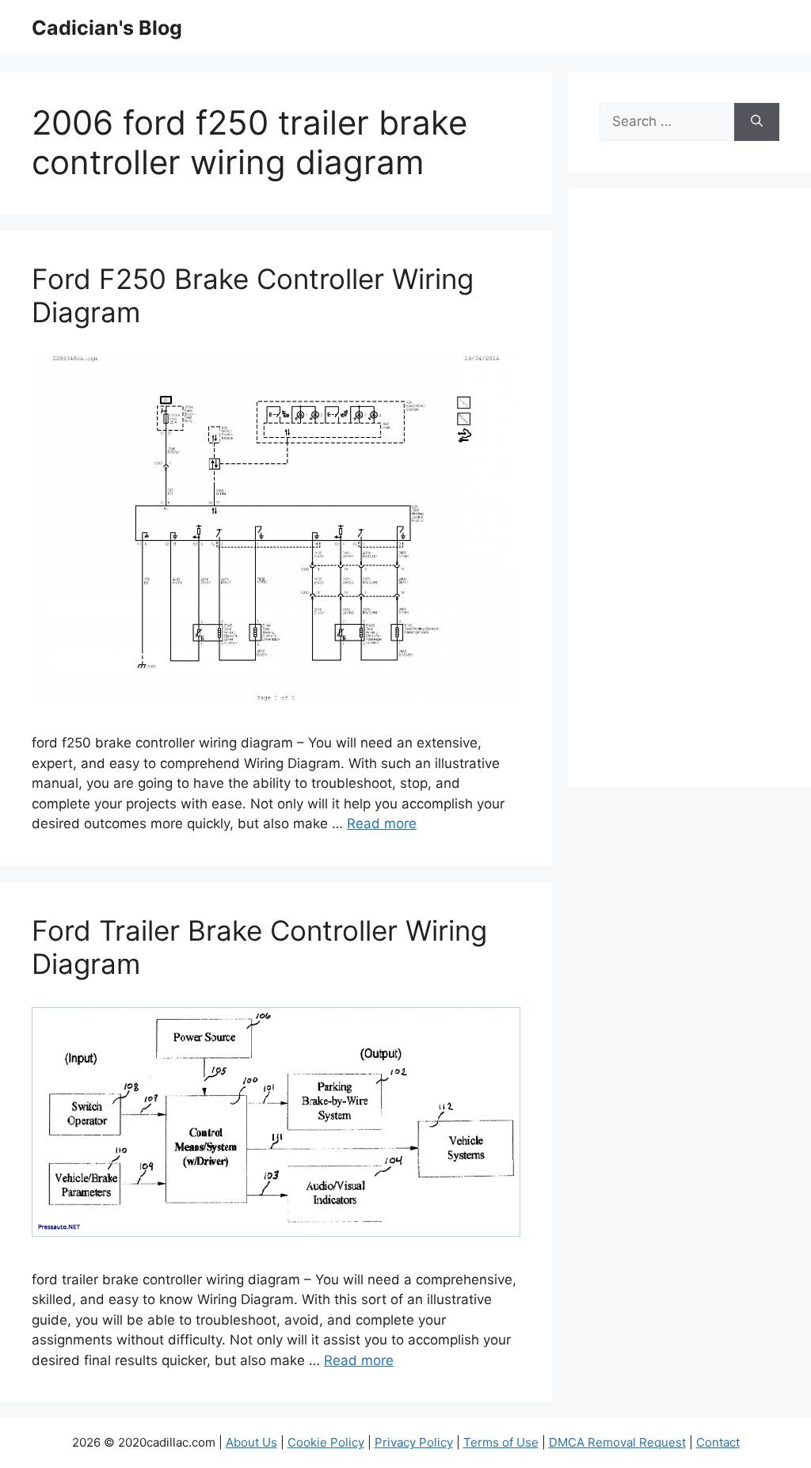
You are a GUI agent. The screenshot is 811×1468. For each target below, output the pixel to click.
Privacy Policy (414, 1442)
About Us (251, 1442)
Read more (382, 823)
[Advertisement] (689, 498)
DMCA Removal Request (617, 1442)
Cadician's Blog (107, 28)
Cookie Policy (325, 1442)
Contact (718, 1442)
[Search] (756, 122)
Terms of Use (501, 1442)
